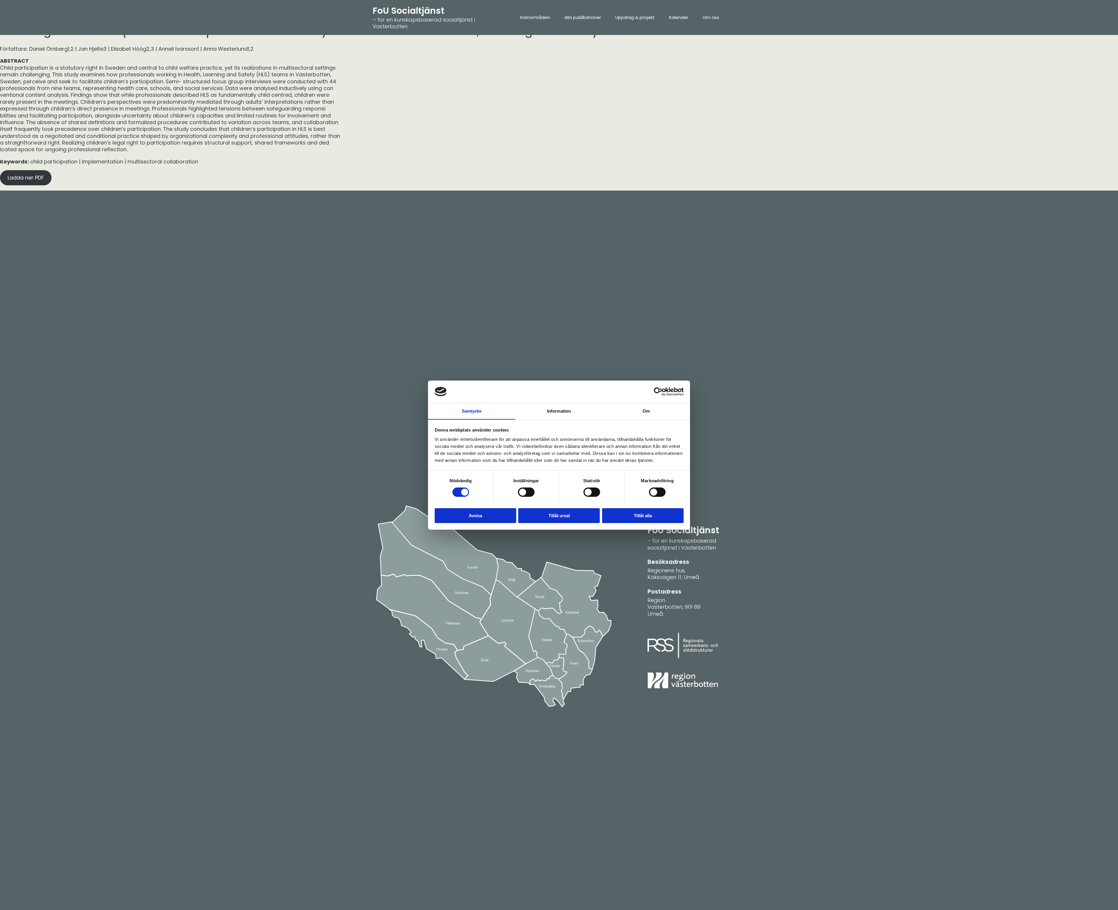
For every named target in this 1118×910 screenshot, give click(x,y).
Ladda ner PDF (26, 177)
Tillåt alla (643, 515)
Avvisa (475, 515)
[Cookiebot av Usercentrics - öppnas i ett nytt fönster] (658, 391)
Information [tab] (559, 410)
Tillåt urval (559, 515)
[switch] (526, 492)
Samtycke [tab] (472, 410)
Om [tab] (646, 410)
